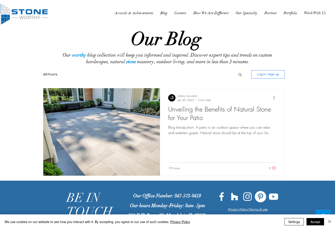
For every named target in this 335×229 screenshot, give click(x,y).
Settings (294, 221)
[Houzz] (234, 196)
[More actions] (275, 98)
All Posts (50, 74)
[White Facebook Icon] (221, 196)
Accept (315, 221)
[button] (240, 75)
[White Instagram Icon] (247, 196)
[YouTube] (273, 196)
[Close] (329, 221)
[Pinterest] (260, 196)
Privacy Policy (180, 221)
